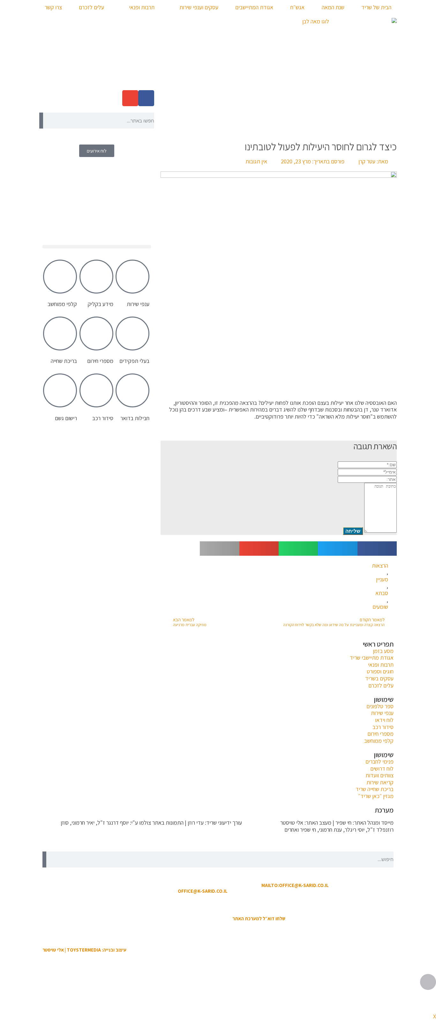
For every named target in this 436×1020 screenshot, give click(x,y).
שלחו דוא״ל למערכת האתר (258, 918)
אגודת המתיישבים (254, 7)
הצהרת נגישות (214, 905)
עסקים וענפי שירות (198, 7)
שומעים (380, 606)
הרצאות (380, 565)
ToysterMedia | (260, 822)
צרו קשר (53, 7)
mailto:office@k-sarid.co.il (295, 885)
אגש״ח (297, 7)
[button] (377, 548)
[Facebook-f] (146, 98)
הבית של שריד (376, 7)
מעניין (382, 579)
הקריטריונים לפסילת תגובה (365, 842)
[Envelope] (130, 98)
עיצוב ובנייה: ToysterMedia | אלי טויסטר (84, 950)
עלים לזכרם (91, 7)
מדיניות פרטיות (183, 905)
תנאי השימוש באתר (250, 905)
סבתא (381, 593)
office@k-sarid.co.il (203, 891)
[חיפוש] (41, 121)
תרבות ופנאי (141, 7)
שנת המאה (333, 7)
